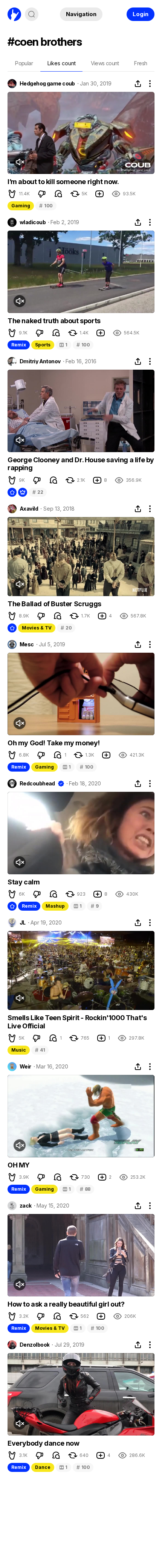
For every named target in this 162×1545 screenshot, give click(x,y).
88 (85, 1189)
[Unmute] (20, 162)
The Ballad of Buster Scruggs (54, 604)
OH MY (19, 1165)
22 (37, 492)
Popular (24, 63)
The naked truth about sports (54, 321)
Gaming (20, 205)
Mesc (27, 644)
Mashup (55, 906)
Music (18, 1050)
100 (46, 205)
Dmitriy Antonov (40, 361)
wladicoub (33, 222)
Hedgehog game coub (47, 83)
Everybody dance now (43, 1443)
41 (40, 1050)
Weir (25, 1066)
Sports (42, 345)
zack (26, 1205)
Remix (18, 345)
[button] (12, 193)
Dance (42, 1467)
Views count (105, 63)
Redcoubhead (37, 783)
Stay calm (24, 882)
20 (66, 628)
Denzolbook (34, 1344)
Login (140, 14)
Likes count (61, 63)
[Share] (137, 83)
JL (23, 922)
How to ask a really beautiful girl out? (66, 1304)
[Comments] (58, 193)
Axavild (29, 508)
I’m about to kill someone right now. (63, 182)
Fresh (140, 63)
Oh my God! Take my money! (54, 743)
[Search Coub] (31, 14)
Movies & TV (37, 628)
